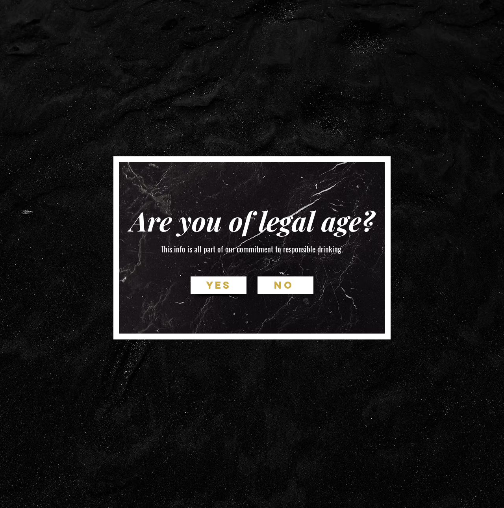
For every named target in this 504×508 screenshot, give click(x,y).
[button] (218, 285)
